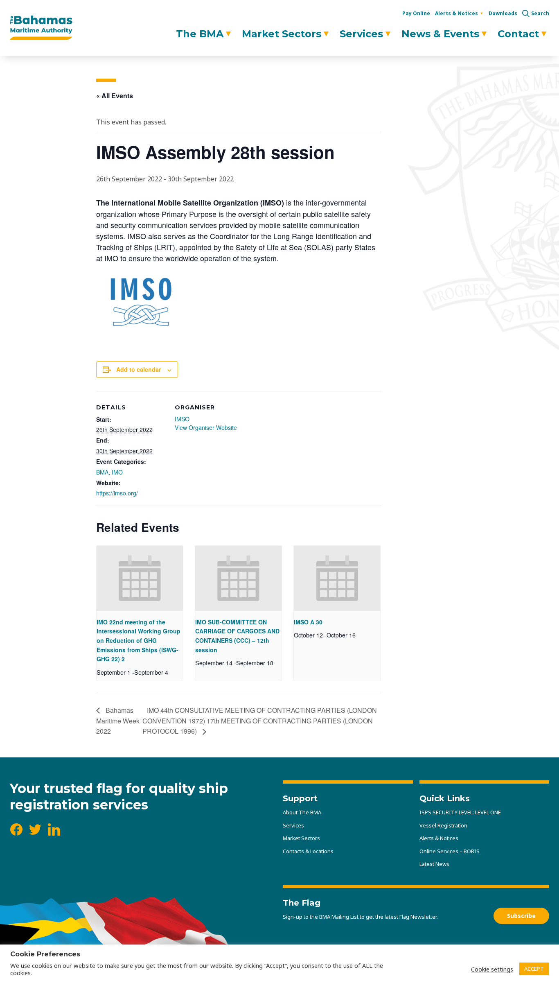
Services (361, 34)
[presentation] (140, 578)
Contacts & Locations (308, 851)
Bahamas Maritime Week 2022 (118, 720)
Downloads (503, 13)
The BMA (199, 34)
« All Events (114, 95)
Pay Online (416, 13)
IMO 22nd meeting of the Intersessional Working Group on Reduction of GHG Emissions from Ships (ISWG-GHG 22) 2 (138, 640)
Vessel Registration (443, 825)
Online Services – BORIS (449, 851)
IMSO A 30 (308, 622)
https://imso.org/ (117, 493)
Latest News (434, 864)
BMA (102, 472)
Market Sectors (281, 34)
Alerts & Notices (456, 13)
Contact (518, 34)
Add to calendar (138, 369)
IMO (117, 472)
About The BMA (302, 812)
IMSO (182, 419)
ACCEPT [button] (534, 968)
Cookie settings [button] (492, 969)
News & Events (440, 34)
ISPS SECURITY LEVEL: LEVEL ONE (460, 812)
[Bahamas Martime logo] (41, 28)
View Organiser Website (206, 427)
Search (540, 13)
